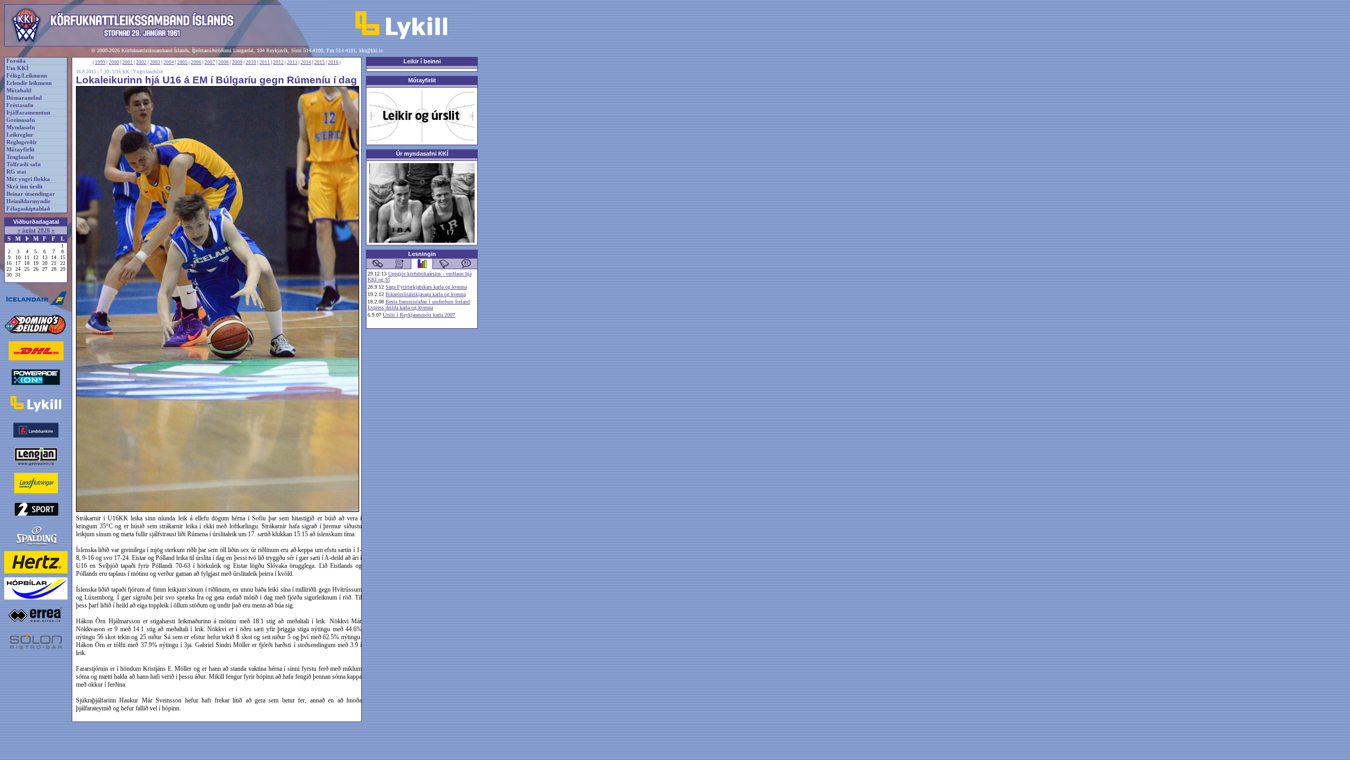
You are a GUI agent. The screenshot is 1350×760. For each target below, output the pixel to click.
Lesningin (422, 254)
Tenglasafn (20, 157)
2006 (196, 62)
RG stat (16, 172)
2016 (333, 62)
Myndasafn (20, 127)
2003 (155, 62)
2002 (141, 62)
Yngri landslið (148, 71)
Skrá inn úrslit (24, 186)
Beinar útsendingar (30, 194)
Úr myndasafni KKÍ (422, 153)
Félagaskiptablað (28, 209)
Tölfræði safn (23, 164)
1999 (100, 62)
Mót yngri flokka (28, 179)
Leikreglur (19, 135)
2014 (306, 62)
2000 (114, 62)
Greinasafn (20, 120)
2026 (43, 230)
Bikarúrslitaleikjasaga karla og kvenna (425, 294)
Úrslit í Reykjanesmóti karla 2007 (419, 315)
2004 (168, 62)
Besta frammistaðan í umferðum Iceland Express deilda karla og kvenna (419, 304)
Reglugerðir (21, 142)
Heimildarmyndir (28, 201)
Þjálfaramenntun (28, 113)
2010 (251, 62)
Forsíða (16, 61)
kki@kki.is (371, 50)
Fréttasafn (19, 105)
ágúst (29, 230)
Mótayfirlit (20, 150)
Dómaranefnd (24, 98)
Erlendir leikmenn (29, 83)
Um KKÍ (17, 68)
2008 (223, 62)
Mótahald (18, 90)
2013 (292, 62)
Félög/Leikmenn (26, 76)
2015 (319, 62)
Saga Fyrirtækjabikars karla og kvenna (426, 287)
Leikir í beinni (422, 61)
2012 (278, 62)
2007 (210, 62)
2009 (237, 62)
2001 (127, 62)
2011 (264, 62)
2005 (182, 62)
